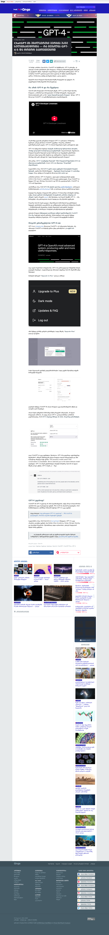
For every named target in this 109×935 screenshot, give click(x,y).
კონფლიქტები (17, 880)
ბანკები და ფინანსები (40, 872)
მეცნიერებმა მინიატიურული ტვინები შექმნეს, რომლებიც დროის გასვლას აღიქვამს (85, 762)
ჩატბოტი (38, 546)
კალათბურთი (38, 900)
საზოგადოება (18, 884)
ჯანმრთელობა (61, 870)
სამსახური (58, 894)
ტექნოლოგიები (52, 10)
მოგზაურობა (59, 884)
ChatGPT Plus (68, 546)
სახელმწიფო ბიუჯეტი (40, 876)
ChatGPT (60, 546)
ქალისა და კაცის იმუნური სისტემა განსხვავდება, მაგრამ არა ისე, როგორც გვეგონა (85, 803)
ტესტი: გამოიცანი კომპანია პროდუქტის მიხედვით (24, 572)
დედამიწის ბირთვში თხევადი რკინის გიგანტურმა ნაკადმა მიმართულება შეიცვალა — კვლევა (29, 596)
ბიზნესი (37, 874)
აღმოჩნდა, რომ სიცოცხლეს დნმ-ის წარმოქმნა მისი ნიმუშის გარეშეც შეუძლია (85, 742)
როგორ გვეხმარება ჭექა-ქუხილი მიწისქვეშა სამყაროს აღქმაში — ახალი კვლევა (64, 573)
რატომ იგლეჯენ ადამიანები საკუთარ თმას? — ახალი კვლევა (44, 573)
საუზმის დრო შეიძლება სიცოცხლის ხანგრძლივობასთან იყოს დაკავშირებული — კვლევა (85, 656)
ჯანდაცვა (16, 890)
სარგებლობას (39, 226)
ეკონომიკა (39, 870)
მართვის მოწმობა (27, 1)
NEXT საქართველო (76, 10)
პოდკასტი (92, 10)
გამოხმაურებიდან (45, 189)
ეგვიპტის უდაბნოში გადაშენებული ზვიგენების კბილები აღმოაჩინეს (85, 783)
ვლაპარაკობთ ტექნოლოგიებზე (68, 536)
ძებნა (34, 1)
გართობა (58, 890)
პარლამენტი (17, 872)
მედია (15, 899)
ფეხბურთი (37, 896)
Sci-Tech (38, 880)
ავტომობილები (60, 886)
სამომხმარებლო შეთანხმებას (44, 923)
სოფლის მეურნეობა (40, 878)
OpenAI (54, 546)
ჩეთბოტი (49, 546)
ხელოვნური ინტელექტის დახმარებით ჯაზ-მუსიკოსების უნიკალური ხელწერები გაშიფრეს (59, 596)
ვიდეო (86, 10)
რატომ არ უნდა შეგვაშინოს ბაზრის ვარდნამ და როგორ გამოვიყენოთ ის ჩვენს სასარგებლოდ (85, 721)
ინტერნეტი (37, 884)
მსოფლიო (16, 876)
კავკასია (16, 878)
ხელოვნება (38, 890)
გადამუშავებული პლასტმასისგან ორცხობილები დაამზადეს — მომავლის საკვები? (85, 677)
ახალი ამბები (10, 1)
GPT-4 (74, 546)
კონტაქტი (93, 863)
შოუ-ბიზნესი (38, 892)
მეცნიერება (42, 10)
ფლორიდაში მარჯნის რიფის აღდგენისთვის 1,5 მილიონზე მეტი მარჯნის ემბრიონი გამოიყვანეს (85, 845)
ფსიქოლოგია (59, 872)
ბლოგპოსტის (55, 521)
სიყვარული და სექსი (61, 895)
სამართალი (17, 895)
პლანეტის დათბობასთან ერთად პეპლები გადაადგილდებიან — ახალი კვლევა (85, 824)
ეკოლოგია (16, 886)
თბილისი (16, 892)
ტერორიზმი (17, 874)
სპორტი (37, 895)
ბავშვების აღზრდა (60, 876)
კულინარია (59, 888)
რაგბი (36, 898)
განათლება (17, 888)
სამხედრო (16, 882)
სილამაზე (58, 882)
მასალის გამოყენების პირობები (81, 863)
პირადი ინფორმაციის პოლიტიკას (61, 923)
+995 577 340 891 (32, 920)
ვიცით (46, 197)
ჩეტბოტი (43, 546)
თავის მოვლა (59, 878)
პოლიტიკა (17, 870)
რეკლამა (58, 863)
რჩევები (58, 899)
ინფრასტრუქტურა (18, 897)
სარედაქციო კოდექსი (67, 863)
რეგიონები (16, 894)
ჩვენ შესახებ (51, 863)
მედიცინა (58, 874)
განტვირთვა (18, 1)
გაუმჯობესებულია (66, 187)
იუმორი (58, 892)
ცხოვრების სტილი (62, 880)
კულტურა (38, 888)
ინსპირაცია (59, 897)
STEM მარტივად (64, 10)
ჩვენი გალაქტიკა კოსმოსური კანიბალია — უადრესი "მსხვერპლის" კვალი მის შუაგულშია (85, 698)
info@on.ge (23, 920)
